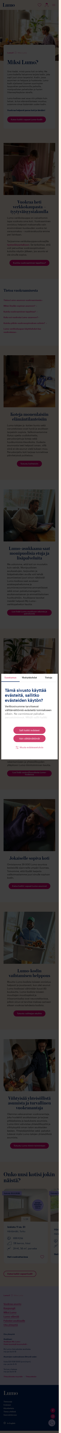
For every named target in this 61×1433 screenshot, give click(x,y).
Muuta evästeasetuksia (31, 747)
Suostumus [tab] (10, 677)
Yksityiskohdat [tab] (29, 677)
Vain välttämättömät (29, 738)
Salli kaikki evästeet (29, 730)
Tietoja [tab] (48, 677)
